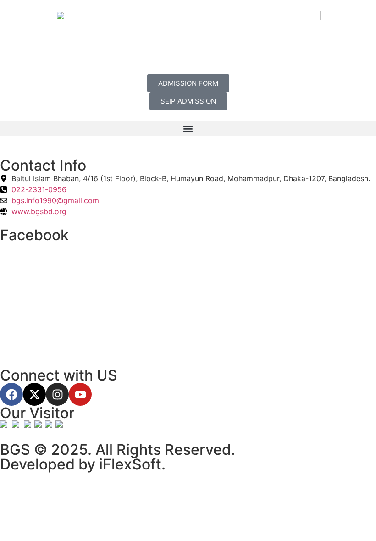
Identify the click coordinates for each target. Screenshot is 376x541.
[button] (188, 128)
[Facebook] (11, 394)
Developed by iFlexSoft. (83, 464)
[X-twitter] (34, 394)
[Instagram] (57, 394)
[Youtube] (80, 394)
